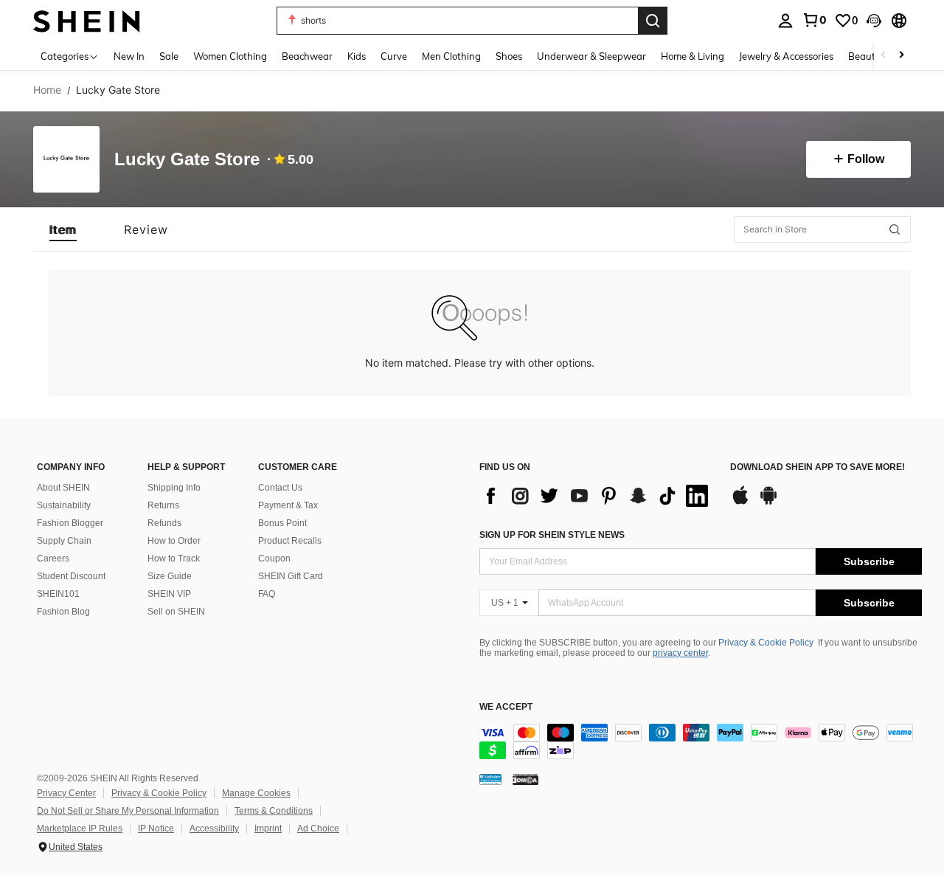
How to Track (174, 558)
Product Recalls (290, 541)
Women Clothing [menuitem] (230, 56)
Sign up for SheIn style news (552, 535)
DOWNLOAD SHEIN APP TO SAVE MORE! (817, 467)
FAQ (266, 594)
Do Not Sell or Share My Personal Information (128, 811)
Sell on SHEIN (176, 611)
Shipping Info (174, 488)
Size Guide (170, 576)
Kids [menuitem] (356, 56)
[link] (814, 20)
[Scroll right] (901, 55)
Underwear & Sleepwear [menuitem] (591, 56)
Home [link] (47, 90)
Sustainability (64, 505)
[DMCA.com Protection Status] (525, 779)
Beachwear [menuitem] (307, 56)
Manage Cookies (256, 793)
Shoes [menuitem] (509, 56)
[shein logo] (86, 20)
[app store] (740, 502)
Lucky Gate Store (187, 160)
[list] (597, 496)
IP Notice (156, 828)
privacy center (680, 653)
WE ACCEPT (505, 707)
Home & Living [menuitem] (692, 56)
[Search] (652, 21)
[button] (874, 21)
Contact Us (280, 488)
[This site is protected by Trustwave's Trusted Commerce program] (490, 779)
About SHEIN (63, 488)
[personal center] (785, 21)
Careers (53, 558)
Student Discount (71, 576)
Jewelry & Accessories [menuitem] (786, 56)
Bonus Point (282, 523)
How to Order (174, 541)
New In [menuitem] (129, 56)
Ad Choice (318, 828)
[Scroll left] (883, 55)
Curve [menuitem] (394, 56)
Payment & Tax (288, 505)
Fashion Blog (63, 611)
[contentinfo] (700, 741)
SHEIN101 (58, 594)
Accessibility (214, 828)
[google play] (768, 502)
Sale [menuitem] (168, 56)
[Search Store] (894, 229)
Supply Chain (64, 541)
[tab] (63, 229)
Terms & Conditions (274, 811)
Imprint (268, 828)
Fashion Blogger (70, 523)
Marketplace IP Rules (79, 828)
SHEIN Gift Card (290, 576)
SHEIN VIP (169, 594)
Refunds (164, 523)
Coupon (274, 558)
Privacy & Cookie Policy (765, 642)
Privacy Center (66, 793)
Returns (163, 505)
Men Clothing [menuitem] (451, 56)
